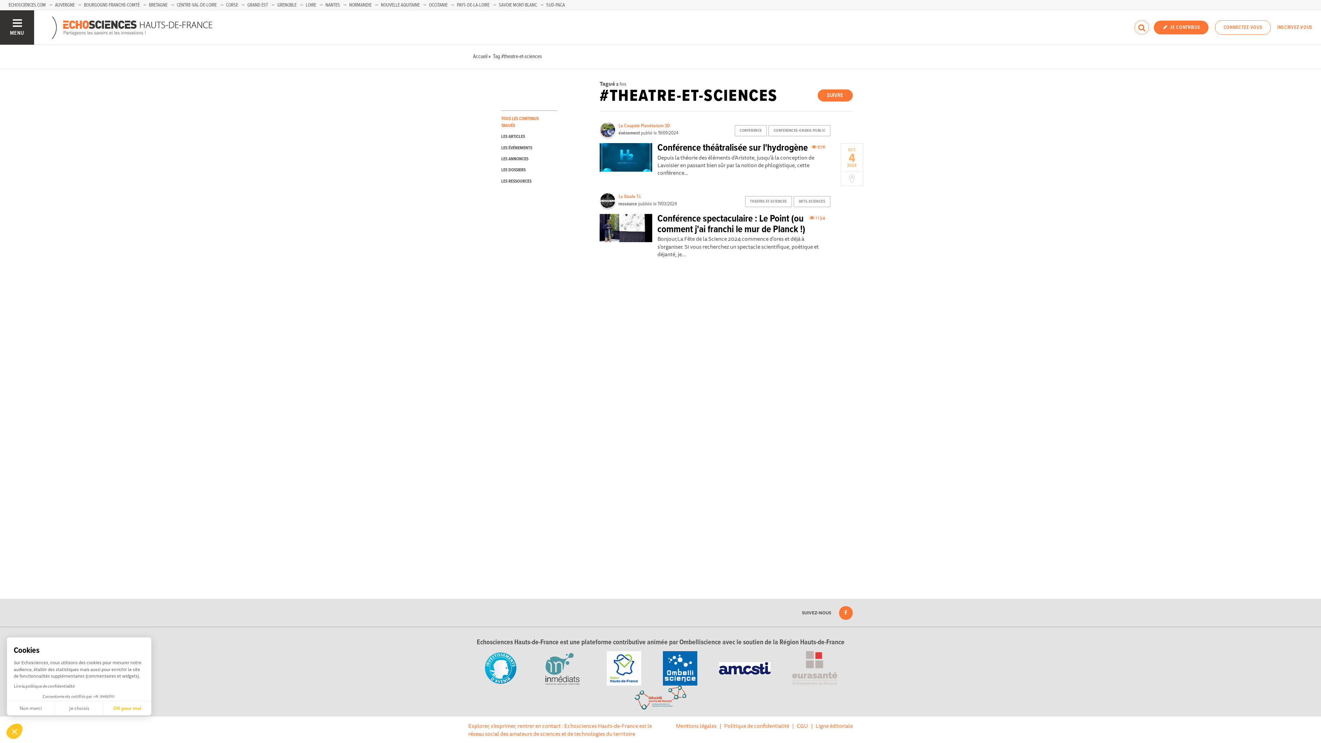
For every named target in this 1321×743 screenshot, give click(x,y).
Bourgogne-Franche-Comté (112, 5)
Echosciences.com (27, 5)
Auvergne (65, 5)
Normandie (360, 5)
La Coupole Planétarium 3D (644, 126)
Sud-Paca (555, 5)
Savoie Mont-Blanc (518, 5)
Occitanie (438, 5)
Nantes (332, 5)
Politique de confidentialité (756, 725)
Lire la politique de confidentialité (44, 686)
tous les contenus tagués (520, 122)
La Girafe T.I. (630, 197)
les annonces (514, 159)
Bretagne (158, 5)
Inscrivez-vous (1294, 27)
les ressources (516, 181)
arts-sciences (812, 201)
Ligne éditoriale (834, 725)
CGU (802, 725)
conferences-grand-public (799, 130)
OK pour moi (127, 708)
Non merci (31, 708)
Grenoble (287, 5)
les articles (513, 137)
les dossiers (513, 170)
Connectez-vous (1243, 27)
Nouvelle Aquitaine (400, 5)
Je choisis (79, 708)
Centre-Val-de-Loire (197, 5)
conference (751, 130)
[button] (14, 731)
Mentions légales (696, 725)
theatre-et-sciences (768, 201)
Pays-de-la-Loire (473, 5)
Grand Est (257, 5)
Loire (311, 5)
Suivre (835, 95)
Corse (232, 5)
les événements (516, 148)
